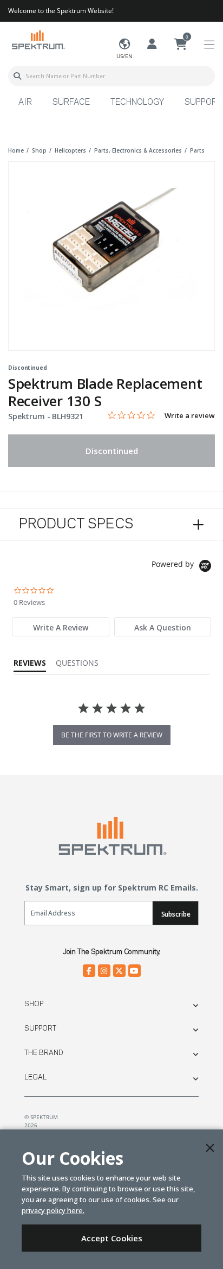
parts (197, 150)
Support (40, 1028)
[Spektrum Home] (38, 39)
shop (39, 150)
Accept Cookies (111, 1238)
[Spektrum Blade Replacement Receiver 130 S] (111, 249)
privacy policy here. (53, 1210)
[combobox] (111, 76)
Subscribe (176, 914)
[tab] (60, 626)
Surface (71, 102)
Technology (137, 102)
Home (16, 150)
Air (25, 102)
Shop (33, 1004)
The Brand (43, 1053)
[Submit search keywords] (17, 76)
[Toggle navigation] (209, 45)
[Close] (210, 1147)
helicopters (70, 150)
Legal (35, 1077)
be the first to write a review (111, 735)
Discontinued (112, 450)
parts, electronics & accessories (138, 150)
